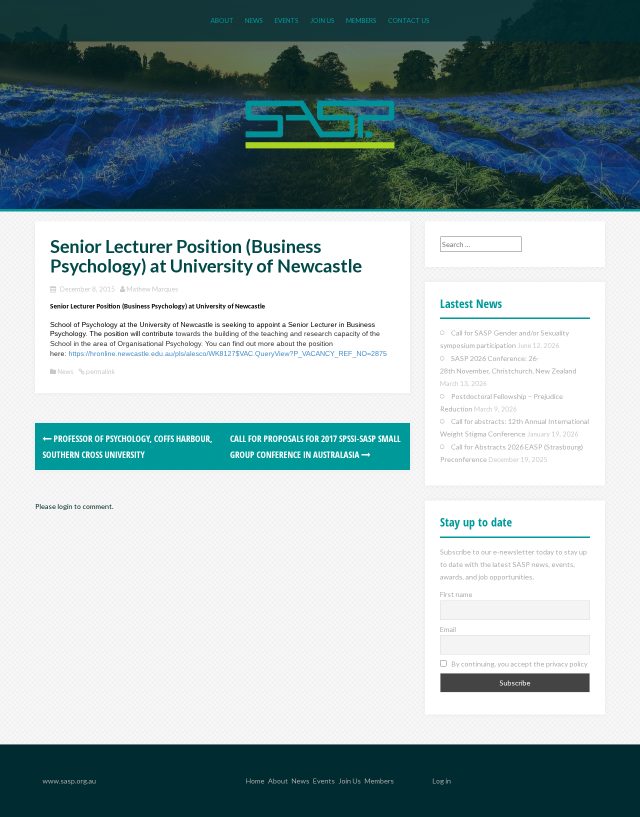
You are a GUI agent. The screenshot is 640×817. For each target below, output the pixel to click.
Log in (441, 780)
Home (255, 781)
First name (456, 594)
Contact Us (409, 20)
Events (286, 20)
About (222, 20)
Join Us (322, 20)
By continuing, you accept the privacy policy (519, 664)
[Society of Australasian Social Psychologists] (320, 123)
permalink (99, 372)
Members (361, 20)
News (254, 20)
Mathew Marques (152, 289)
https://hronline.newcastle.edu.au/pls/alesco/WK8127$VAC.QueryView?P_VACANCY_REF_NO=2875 (227, 354)
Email (448, 629)
